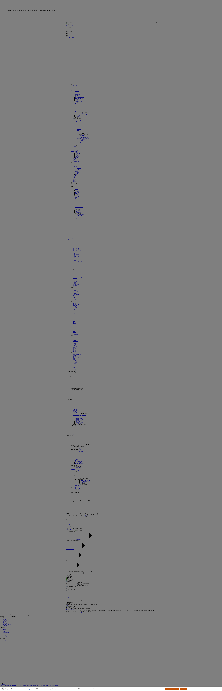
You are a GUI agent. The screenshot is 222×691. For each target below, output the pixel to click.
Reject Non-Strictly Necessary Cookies (172, 688)
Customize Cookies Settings (158, 688)
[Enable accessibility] (2, 688)
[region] (111, 689)
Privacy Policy (28, 689)
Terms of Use (54, 689)
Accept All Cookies (184, 688)
